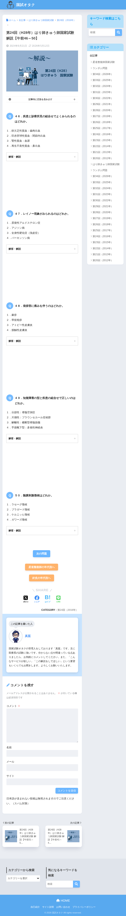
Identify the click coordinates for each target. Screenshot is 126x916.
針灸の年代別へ (41, 577)
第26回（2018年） (103, 122)
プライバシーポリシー (84, 907)
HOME (65, 900)
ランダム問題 (100, 68)
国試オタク (25, 5)
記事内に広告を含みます (40, 99)
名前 (9, 747)
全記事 (94, 55)
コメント (13, 706)
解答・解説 (15, 156)
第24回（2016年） (67, 609)
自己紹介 (35, 907)
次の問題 (41, 553)
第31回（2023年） (103, 92)
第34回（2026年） (103, 74)
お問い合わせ (63, 907)
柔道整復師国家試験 (104, 62)
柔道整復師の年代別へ (42, 567)
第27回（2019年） (103, 116)
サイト (10, 775)
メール (10, 761)
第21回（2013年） (103, 152)
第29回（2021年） (103, 104)
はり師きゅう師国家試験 (106, 164)
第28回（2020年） (103, 110)
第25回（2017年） (103, 128)
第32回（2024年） (103, 86)
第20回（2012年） (103, 158)
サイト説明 (48, 907)
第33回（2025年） (103, 80)
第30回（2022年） (103, 98)
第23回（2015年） (103, 140)
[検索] (118, 32)
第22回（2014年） (103, 146)
